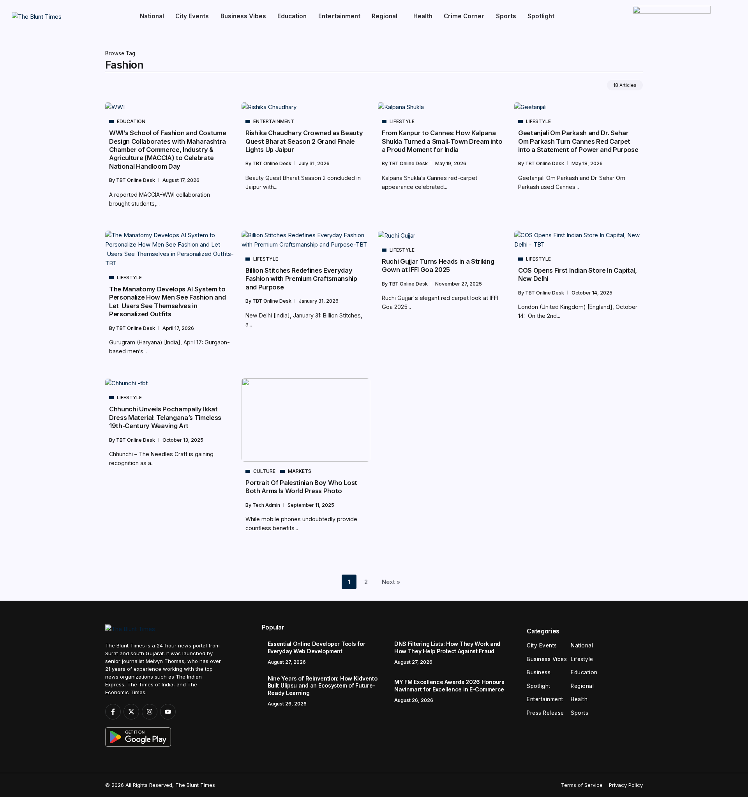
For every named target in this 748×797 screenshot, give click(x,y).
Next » (391, 581)
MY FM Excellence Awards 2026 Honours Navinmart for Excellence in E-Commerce (449, 686)
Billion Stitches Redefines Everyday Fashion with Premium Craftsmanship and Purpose (301, 278)
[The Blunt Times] (37, 16)
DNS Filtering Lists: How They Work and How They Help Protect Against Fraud (447, 647)
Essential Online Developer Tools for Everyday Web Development (316, 647)
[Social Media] (113, 711)
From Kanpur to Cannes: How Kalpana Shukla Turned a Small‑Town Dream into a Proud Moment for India (442, 141)
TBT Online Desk (136, 180)
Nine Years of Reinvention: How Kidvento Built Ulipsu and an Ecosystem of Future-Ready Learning (323, 685)
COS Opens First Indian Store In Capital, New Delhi (577, 274)
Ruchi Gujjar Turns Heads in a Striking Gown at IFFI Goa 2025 (438, 265)
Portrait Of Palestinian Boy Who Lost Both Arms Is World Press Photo (301, 487)
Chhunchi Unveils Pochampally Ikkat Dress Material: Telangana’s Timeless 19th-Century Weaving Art (165, 417)
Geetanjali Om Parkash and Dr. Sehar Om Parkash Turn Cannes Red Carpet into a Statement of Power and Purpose (578, 141)
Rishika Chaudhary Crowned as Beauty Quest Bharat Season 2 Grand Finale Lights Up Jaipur (304, 141)
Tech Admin (266, 505)
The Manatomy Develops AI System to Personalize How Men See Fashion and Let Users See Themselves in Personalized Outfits (167, 301)
